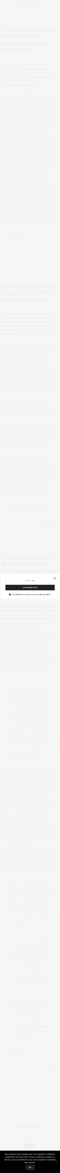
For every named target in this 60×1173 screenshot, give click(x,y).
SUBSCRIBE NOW (30, 587)
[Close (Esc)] (55, 578)
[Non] (56, 1161)
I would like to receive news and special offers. (31, 594)
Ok (30, 1167)
